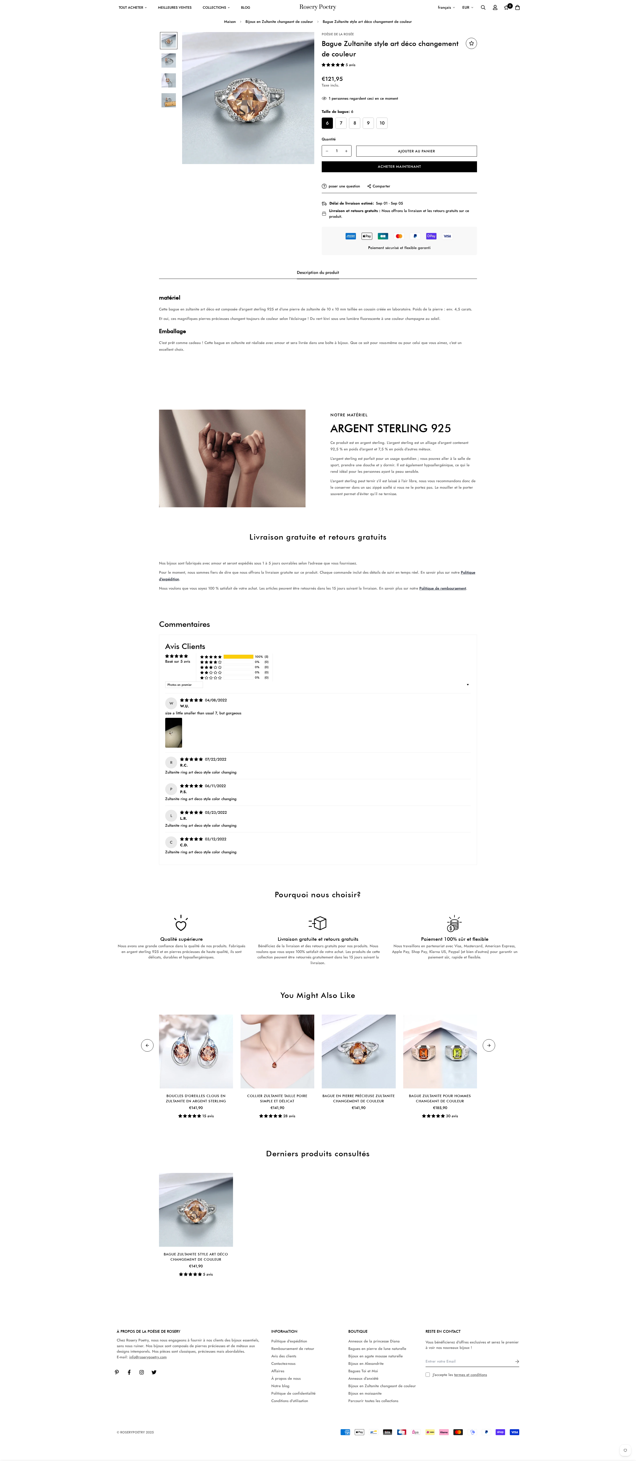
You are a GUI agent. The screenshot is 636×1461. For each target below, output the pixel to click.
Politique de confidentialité (293, 1393)
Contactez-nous (283, 1363)
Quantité (329, 139)
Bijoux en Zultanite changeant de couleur (279, 21)
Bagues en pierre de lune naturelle (377, 1348)
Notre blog (280, 1386)
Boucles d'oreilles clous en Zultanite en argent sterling (196, 1098)
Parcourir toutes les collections (373, 1401)
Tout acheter (131, 7)
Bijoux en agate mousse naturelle (375, 1356)
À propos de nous (286, 1378)
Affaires (277, 1371)
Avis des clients (283, 1356)
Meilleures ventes (175, 7)
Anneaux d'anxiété (363, 1378)
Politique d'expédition (289, 1341)
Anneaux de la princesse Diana (374, 1341)
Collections (214, 7)
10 (382, 123)
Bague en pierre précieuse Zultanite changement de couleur (358, 1098)
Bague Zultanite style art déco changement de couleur (196, 1256)
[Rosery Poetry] (318, 7)
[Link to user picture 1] (173, 733)
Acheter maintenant (399, 166)
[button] (334, 65)
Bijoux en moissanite (365, 1393)
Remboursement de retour (292, 1348)
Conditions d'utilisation (289, 1401)
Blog (245, 7)
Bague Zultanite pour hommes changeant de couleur (440, 1098)
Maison (230, 21)
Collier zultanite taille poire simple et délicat (277, 1098)
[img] (192, 700)
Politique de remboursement (442, 588)
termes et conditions (470, 1374)
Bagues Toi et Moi (363, 1371)
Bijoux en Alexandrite (366, 1363)
